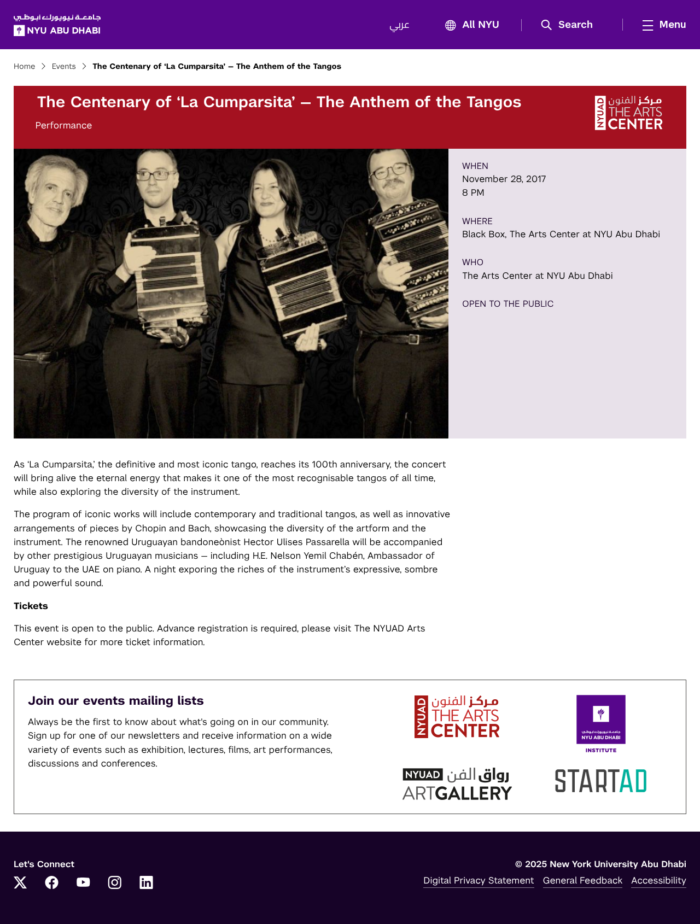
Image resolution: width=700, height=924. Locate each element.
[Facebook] (52, 883)
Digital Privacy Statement (478, 880)
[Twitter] (20, 883)
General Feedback (583, 880)
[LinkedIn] (146, 883)
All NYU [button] (480, 25)
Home (25, 67)
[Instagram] (115, 883)
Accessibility (658, 880)
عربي (399, 25)
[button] (570, 25)
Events (64, 67)
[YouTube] (83, 883)
